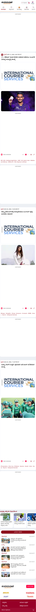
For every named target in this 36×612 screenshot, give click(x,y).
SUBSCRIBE (30, 586)
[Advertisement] (18, 33)
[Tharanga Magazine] (6, 592)
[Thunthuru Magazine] (30, 596)
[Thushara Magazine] (6, 596)
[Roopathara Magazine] (30, 592)
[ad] (19, 76)
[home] (7, 2)
